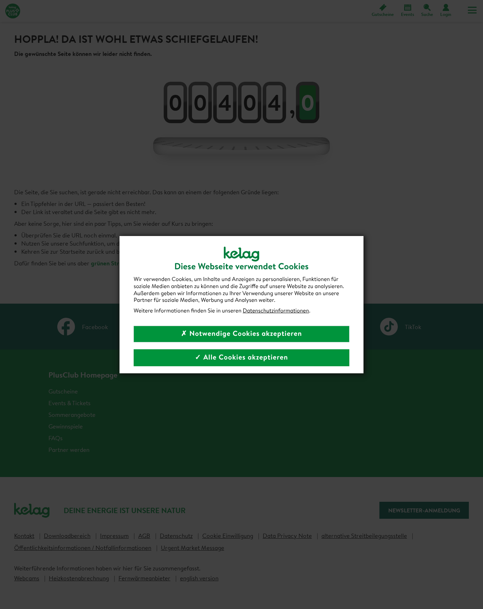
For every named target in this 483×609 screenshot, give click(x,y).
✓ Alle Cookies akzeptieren (241, 357)
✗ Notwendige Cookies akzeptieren (241, 333)
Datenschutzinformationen (276, 311)
